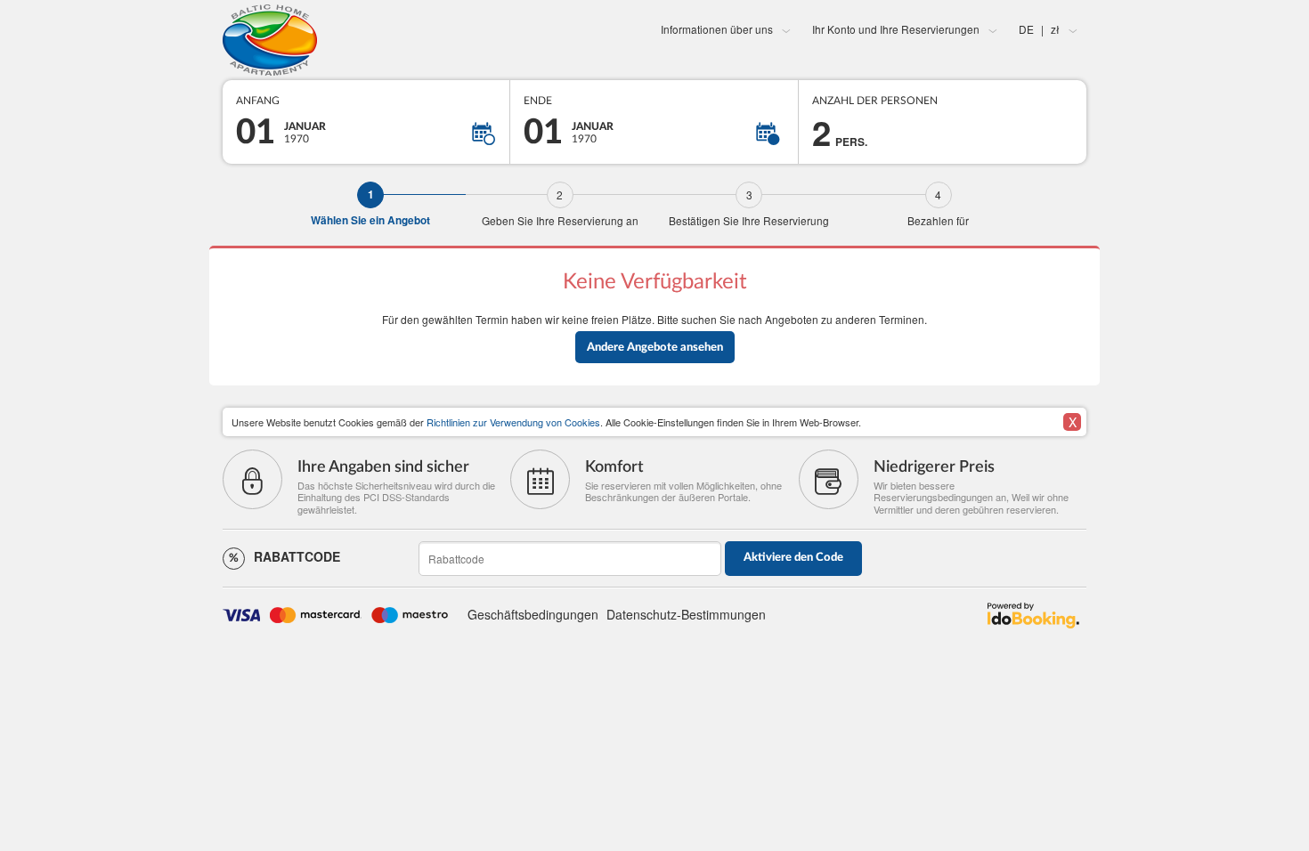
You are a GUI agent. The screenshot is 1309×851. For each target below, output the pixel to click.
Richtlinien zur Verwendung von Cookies (513, 422)
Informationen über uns (717, 28)
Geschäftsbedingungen (532, 614)
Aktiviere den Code (793, 557)
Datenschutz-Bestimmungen (686, 614)
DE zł (1039, 28)
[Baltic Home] (366, 40)
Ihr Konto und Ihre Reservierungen (896, 28)
